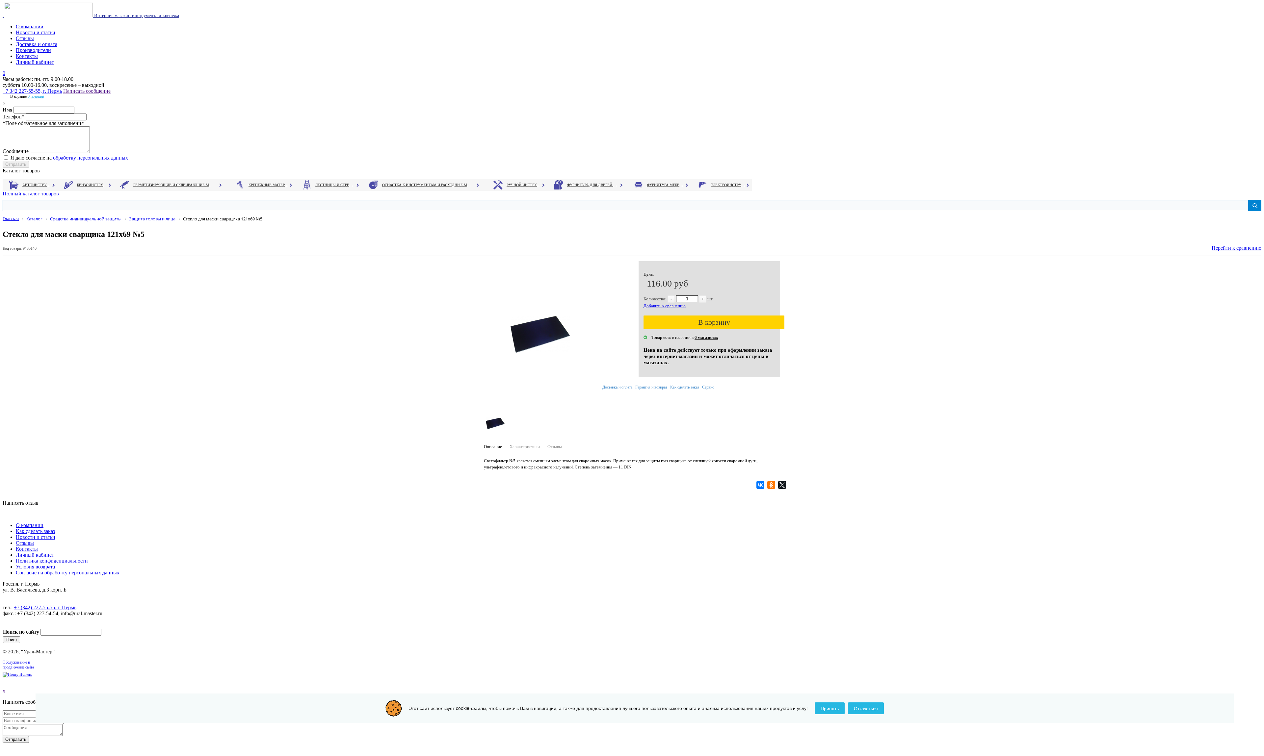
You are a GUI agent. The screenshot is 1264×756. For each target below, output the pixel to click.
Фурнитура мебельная (666, 185)
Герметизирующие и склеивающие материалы (174, 185)
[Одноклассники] (772, 485)
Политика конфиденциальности (52, 561)
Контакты (27, 56)
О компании (29, 26)
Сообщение (16, 151)
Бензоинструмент (92, 185)
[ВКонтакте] (761, 485)
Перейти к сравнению (1236, 248)
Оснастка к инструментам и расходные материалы (426, 185)
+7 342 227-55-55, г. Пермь (32, 91)
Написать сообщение (87, 91)
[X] (783, 485)
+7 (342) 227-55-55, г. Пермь (45, 607)
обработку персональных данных (90, 158)
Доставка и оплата (36, 44)
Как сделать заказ (684, 387)
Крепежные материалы (269, 185)
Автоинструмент (37, 185)
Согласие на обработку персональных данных (67, 572)
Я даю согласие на (69, 158)
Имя (7, 110)
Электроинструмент (728, 185)
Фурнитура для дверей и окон (592, 185)
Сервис (708, 387)
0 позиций (35, 96)
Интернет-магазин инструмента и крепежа (136, 15)
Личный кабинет (35, 62)
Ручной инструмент (524, 185)
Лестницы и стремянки (335, 185)
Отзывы (25, 38)
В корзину (714, 322)
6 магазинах (706, 337)
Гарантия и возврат (651, 387)
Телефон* (13, 116)
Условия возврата (35, 566)
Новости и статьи (35, 32)
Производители (33, 50)
